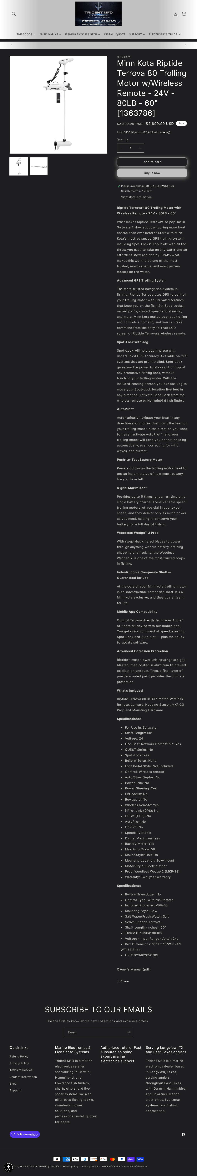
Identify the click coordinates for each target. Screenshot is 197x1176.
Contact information (135, 1166)
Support (15, 1090)
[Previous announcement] (11, 45)
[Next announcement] (186, 45)
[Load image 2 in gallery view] (39, 166)
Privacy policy (90, 1166)
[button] (14, 14)
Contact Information (23, 1076)
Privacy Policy (19, 1063)
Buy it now (152, 173)
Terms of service (111, 1166)
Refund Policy (19, 1056)
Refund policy (70, 1166)
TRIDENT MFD (28, 1166)
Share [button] (125, 981)
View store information (136, 197)
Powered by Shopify (47, 1166)
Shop (13, 1083)
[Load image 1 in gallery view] (19, 166)
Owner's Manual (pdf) (134, 969)
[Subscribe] (128, 1032)
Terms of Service (21, 1070)
